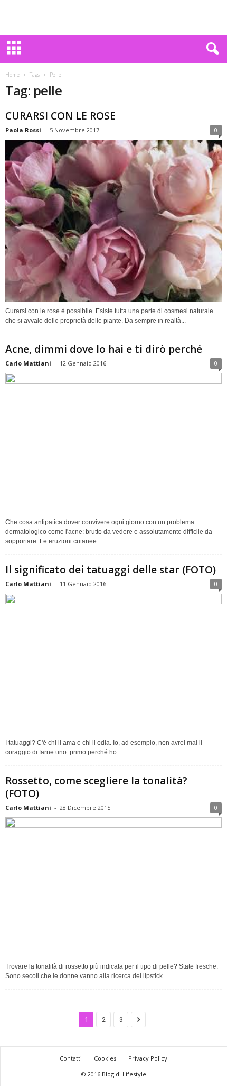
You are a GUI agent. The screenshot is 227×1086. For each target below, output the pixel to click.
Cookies (105, 1058)
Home (12, 74)
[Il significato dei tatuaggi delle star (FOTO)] (113, 664)
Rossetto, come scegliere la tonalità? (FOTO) (96, 787)
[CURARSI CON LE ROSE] (113, 221)
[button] (210, 49)
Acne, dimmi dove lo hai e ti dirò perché (103, 349)
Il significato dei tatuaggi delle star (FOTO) (110, 570)
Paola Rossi (23, 130)
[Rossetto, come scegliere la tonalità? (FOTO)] (113, 887)
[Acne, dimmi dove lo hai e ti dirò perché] (113, 443)
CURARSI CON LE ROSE (60, 116)
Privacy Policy (147, 1058)
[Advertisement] (113, 17)
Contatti (71, 1058)
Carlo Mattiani (28, 363)
